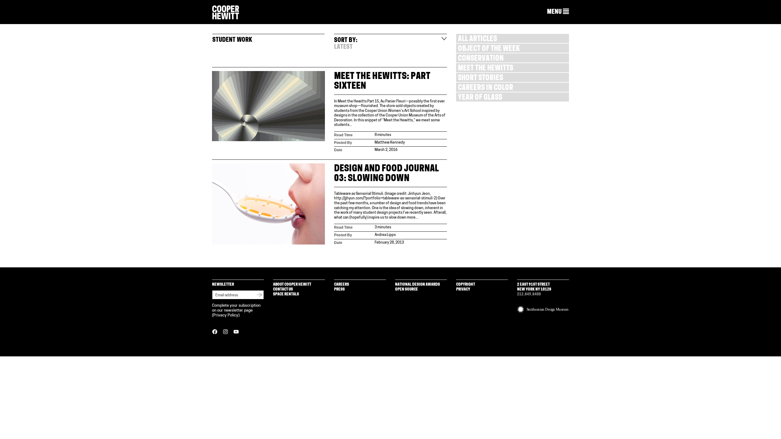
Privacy (463, 289)
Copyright (465, 285)
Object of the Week (489, 49)
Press (339, 289)
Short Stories (480, 78)
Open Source (406, 289)
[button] (558, 12)
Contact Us (283, 289)
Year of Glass (480, 98)
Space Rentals (286, 294)
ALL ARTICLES (477, 39)
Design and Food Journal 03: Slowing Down (386, 174)
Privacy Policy (225, 315)
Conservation (481, 58)
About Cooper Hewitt (292, 285)
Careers (341, 285)
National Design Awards (417, 285)
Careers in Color (485, 88)
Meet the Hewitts (485, 68)
